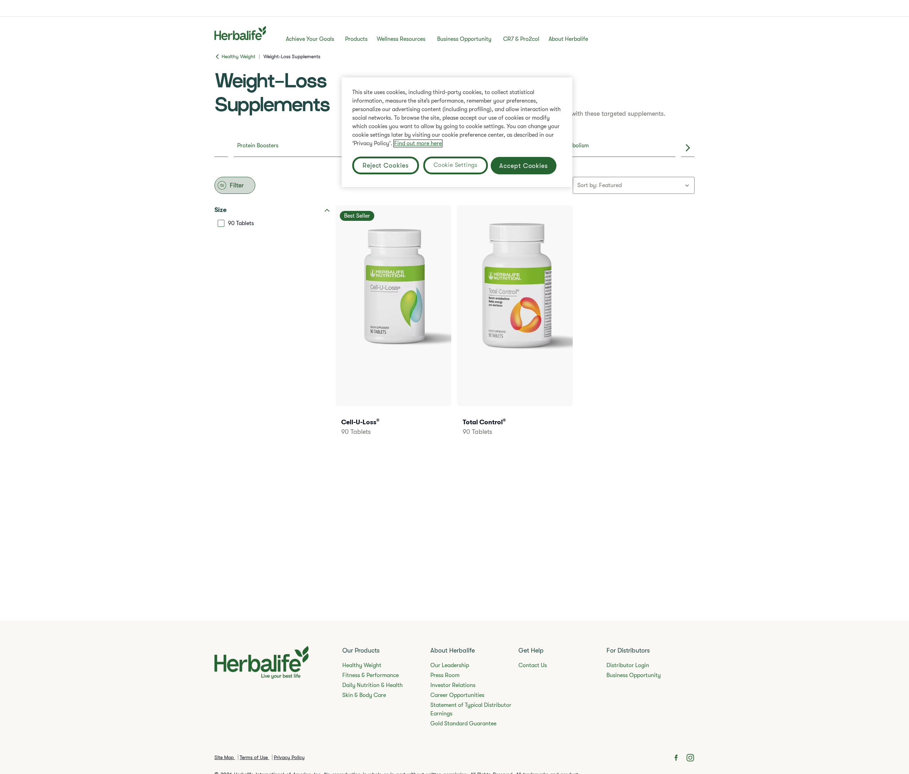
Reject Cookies (386, 165)
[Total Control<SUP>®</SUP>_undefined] (515, 330)
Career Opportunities (457, 695)
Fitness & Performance (370, 675)
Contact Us (532, 665)
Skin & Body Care (364, 695)
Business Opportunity (464, 39)
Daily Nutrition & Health (372, 685)
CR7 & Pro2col (521, 39)
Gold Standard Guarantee (463, 723)
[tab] (305, 147)
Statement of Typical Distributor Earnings (470, 709)
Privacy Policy (289, 757)
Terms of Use (254, 757)
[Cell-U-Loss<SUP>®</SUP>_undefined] (393, 330)
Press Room (444, 675)
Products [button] (356, 39)
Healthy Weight (361, 665)
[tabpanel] (454, 327)
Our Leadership (449, 665)
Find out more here (418, 143)
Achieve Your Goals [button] (310, 39)
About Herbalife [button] (568, 39)
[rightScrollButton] (688, 147)
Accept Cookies (523, 165)
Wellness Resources (401, 39)
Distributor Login (627, 665)
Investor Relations (452, 685)
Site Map (224, 757)
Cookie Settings (456, 165)
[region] (457, 132)
